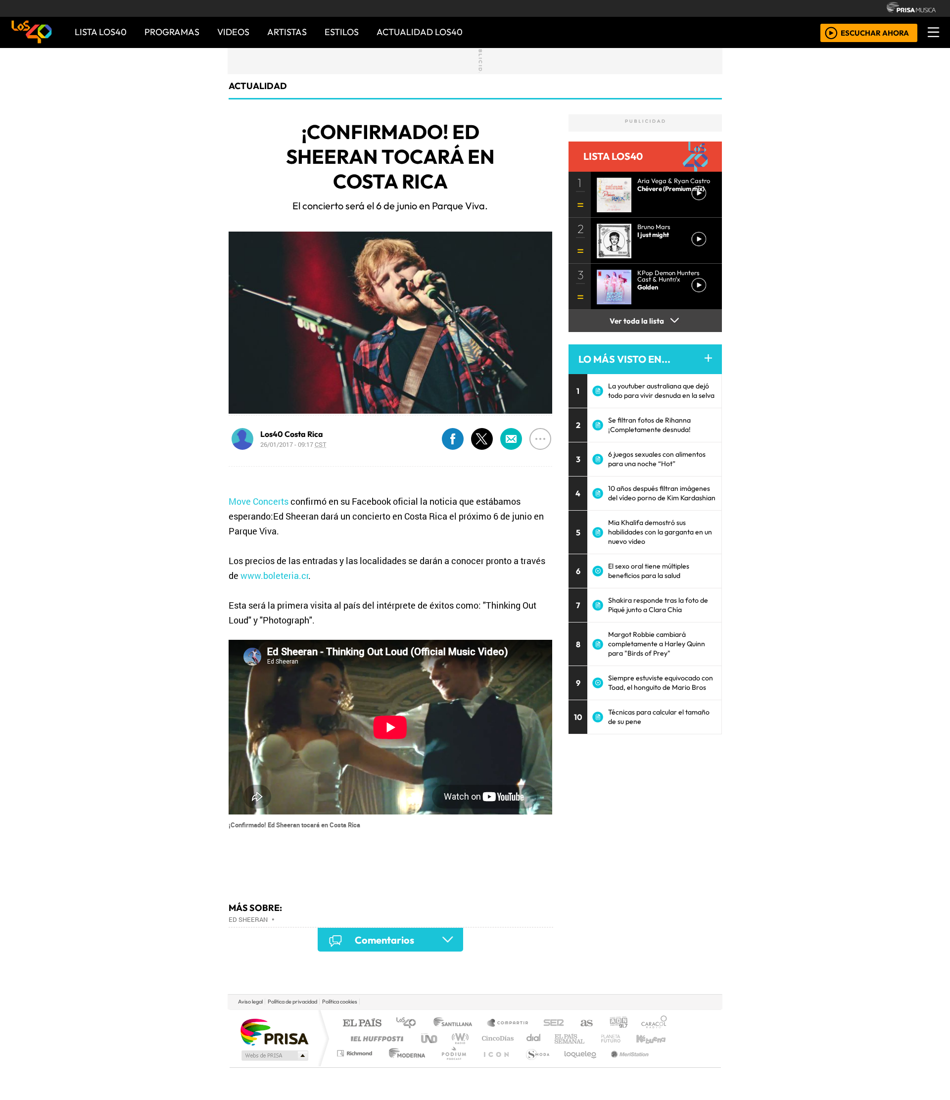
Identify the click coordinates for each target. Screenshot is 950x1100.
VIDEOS (233, 32)
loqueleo (577, 1065)
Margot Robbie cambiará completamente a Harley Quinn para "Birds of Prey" (656, 644)
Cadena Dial (620, 1038)
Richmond (356, 1065)
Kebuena (655, 1038)
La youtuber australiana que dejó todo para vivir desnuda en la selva (661, 391)
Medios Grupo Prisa (273, 1055)
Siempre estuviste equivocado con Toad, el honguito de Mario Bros (660, 682)
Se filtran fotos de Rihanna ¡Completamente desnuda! (649, 425)
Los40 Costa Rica (291, 434)
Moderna (404, 1065)
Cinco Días (496, 1038)
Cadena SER (554, 1023)
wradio (458, 1038)
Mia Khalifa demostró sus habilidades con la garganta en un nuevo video (660, 532)
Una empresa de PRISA (274, 1031)
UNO (430, 1038)
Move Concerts (258, 501)
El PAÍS (362, 1023)
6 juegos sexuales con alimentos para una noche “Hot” (657, 459)
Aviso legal (250, 1001)
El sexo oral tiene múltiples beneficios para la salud (648, 571)
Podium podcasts (356, 1051)
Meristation (624, 1065)
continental (534, 1038)
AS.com (585, 1023)
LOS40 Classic (590, 1038)
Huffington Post (375, 1038)
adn (618, 1023)
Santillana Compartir (508, 1023)
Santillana (455, 1023)
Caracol (654, 1023)
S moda (534, 1065)
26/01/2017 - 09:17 (293, 444)
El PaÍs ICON (494, 1065)
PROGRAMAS (171, 32)
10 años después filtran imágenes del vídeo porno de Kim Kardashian (661, 493)
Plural (451, 1065)
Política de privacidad (292, 1001)
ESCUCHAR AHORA (875, 32)
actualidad (258, 86)
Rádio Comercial (669, 1065)
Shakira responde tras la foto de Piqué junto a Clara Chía (658, 605)
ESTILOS (342, 32)
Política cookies (339, 1001)
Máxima (560, 1038)
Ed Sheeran (248, 919)
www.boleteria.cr (274, 575)
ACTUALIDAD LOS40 (420, 32)
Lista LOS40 (101, 32)
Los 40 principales (409, 1023)
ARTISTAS (287, 32)
